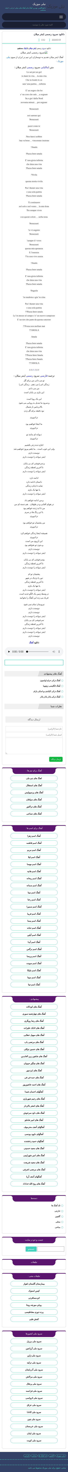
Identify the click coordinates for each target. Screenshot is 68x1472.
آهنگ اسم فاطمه (34, 843)
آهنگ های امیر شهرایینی (34, 1155)
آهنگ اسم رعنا (34, 899)
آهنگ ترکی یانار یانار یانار (50, 697)
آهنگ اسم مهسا (34, 864)
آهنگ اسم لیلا (34, 857)
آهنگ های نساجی (34, 813)
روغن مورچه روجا (34, 1305)
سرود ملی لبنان (34, 1433)
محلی (58, 1222)
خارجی (57, 1211)
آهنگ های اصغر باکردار (34, 1106)
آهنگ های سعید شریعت (34, 1162)
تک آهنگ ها (55, 1205)
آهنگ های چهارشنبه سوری (34, 1014)
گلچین (57, 1216)
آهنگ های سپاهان (34, 799)
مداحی (57, 1227)
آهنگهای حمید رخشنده (34, 1141)
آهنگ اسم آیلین (34, 935)
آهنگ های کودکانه (34, 1007)
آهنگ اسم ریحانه (34, 878)
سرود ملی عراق (34, 1405)
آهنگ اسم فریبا (34, 914)
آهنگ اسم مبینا (34, 977)
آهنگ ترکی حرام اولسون (50, 680)
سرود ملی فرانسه (34, 1391)
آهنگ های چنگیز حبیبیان (34, 1063)
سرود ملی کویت (34, 1440)
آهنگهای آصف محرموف (34, 1127)
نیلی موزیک (60, 1456)
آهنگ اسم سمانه (34, 885)
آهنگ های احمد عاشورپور (34, 1084)
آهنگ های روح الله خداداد (34, 1183)
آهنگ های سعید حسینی (34, 1148)
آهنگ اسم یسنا (34, 921)
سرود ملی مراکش (34, 1377)
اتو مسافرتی (34, 1298)
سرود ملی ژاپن (34, 1355)
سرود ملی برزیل (34, 1341)
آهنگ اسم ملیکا (34, 970)
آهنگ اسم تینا (34, 984)
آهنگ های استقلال (34, 785)
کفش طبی (34, 1319)
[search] (5, 25)
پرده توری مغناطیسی (34, 1312)
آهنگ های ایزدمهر (34, 1070)
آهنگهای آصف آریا (34, 1176)
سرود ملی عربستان (34, 1426)
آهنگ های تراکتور (34, 806)
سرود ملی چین (34, 1419)
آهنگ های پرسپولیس (34, 792)
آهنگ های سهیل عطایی (34, 1035)
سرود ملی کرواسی (34, 1398)
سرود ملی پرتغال (34, 1384)
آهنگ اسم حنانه (34, 928)
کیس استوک (34, 1291)
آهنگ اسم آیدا (34, 942)
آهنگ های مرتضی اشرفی (34, 1169)
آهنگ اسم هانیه (34, 871)
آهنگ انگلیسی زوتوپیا (51, 686)
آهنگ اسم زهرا (34, 836)
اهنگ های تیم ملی (34, 778)
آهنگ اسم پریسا (34, 956)
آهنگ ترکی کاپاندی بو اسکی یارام (47, 691)
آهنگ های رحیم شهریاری (34, 1099)
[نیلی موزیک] (56, 7)
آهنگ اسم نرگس (34, 949)
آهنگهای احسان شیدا (34, 1091)
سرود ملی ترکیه (34, 1362)
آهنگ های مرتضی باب (34, 1042)
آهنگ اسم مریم (34, 850)
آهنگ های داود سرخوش (34, 1113)
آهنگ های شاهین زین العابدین (34, 1056)
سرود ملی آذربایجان (34, 1369)
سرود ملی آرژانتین (34, 1348)
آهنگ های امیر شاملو (34, 1120)
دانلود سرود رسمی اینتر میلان (49, 34)
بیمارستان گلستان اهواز (34, 1284)
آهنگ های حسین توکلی (34, 1049)
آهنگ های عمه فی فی (34, 1077)
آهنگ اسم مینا (34, 892)
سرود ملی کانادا (34, 1412)
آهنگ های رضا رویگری (34, 1021)
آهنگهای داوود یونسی (34, 1134)
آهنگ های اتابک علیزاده (34, 1028)
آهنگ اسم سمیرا (34, 906)
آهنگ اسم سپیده (34, 963)
